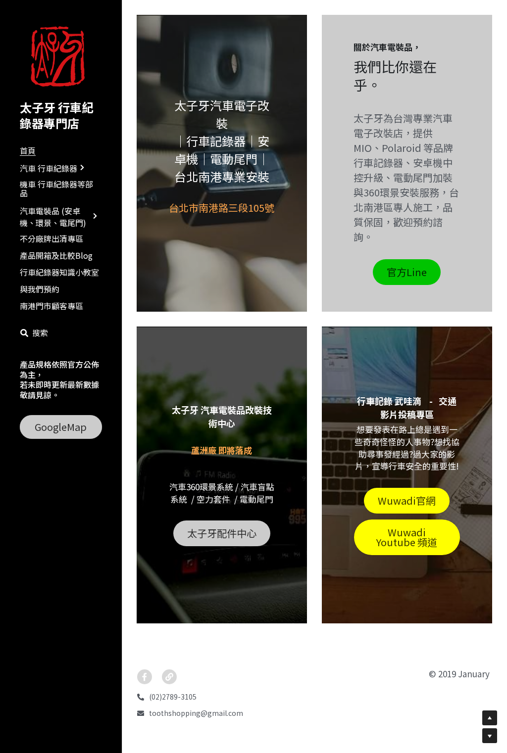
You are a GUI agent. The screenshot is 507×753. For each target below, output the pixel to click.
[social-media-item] (144, 676)
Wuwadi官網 (407, 500)
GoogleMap (61, 427)
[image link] (61, 56)
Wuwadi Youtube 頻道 (406, 537)
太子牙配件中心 (221, 533)
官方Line (407, 272)
